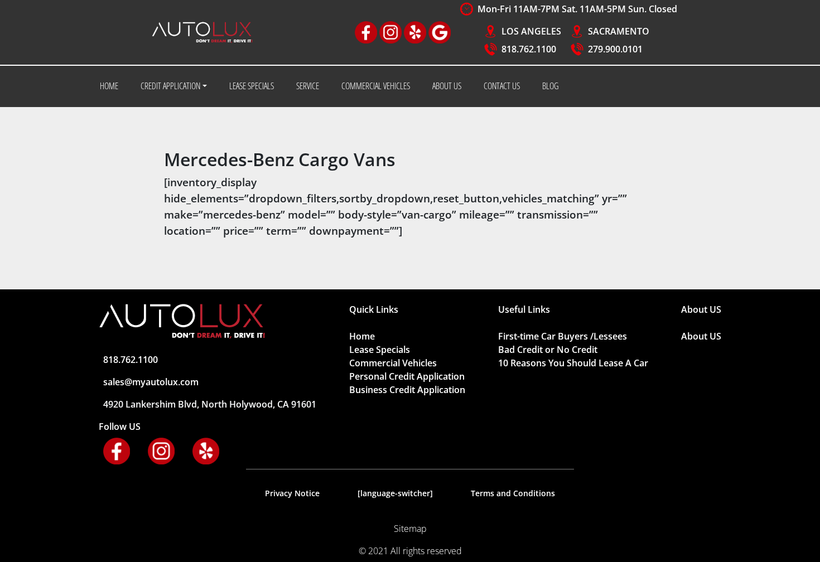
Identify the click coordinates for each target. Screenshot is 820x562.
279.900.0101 (615, 49)
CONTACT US (502, 86)
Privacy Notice (292, 493)
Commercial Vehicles (393, 363)
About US (701, 336)
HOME (109, 86)
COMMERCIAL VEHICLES (375, 86)
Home (362, 336)
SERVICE (307, 86)
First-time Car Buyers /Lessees (562, 336)
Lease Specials (379, 349)
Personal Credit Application (407, 376)
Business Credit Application (407, 390)
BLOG (550, 86)
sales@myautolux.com (151, 382)
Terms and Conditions (513, 493)
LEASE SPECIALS (251, 86)
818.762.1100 (528, 49)
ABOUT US (446, 86)
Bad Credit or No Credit (547, 349)
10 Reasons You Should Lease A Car (573, 363)
